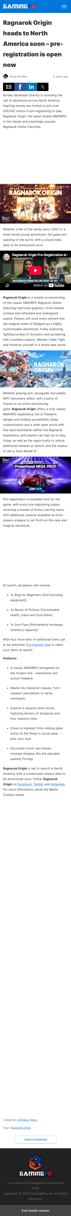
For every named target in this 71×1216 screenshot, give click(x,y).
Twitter (39, 784)
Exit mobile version (35, 1210)
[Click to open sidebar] (64, 5)
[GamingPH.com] (19, 7)
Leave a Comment (35, 1139)
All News (23, 1119)
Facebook (25, 784)
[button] (8, 87)
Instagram (58, 784)
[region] (35, 155)
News (33, 1119)
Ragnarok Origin (21, 1127)
